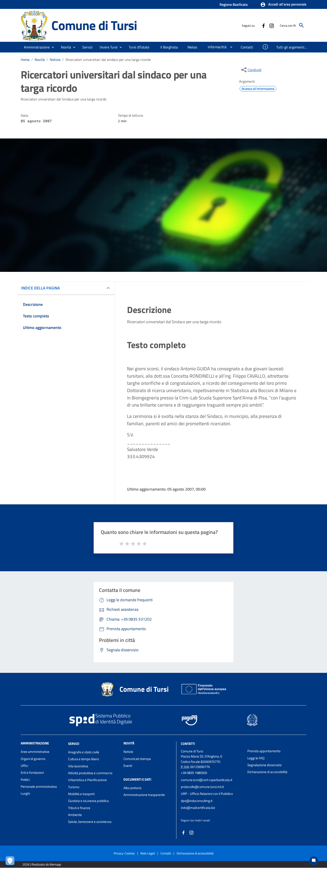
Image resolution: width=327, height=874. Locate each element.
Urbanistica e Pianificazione (87, 779)
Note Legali (147, 853)
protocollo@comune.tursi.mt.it (202, 786)
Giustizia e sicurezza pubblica (88, 800)
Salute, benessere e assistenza (89, 821)
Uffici (24, 765)
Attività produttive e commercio (90, 773)
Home (25, 59)
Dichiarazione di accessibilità (267, 771)
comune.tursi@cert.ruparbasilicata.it (206, 779)
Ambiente (75, 814)
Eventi (127, 765)
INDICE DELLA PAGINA (40, 288)
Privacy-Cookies (124, 853)
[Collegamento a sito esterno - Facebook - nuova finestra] (263, 25)
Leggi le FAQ (255, 758)
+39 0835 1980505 (194, 772)
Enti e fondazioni (32, 772)
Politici (25, 779)
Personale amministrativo (39, 786)
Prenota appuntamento (264, 751)
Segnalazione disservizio (264, 765)
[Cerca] (301, 25)
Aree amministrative (35, 751)
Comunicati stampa (137, 758)
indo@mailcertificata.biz (198, 807)
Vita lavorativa (78, 766)
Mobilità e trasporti (81, 793)
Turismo (73, 787)
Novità (40, 59)
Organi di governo (33, 758)
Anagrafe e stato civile (83, 752)
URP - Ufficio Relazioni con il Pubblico (207, 793)
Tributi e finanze (79, 807)
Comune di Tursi (94, 25)
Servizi (73, 743)
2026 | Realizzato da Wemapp (41, 864)
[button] (283, 4)
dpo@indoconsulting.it (196, 800)
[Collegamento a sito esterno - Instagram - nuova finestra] (271, 25)
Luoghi (25, 793)
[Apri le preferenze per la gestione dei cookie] (11, 861)
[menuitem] (139, 47)
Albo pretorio (132, 787)
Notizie (55, 59)
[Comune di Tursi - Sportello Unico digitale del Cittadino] (34, 25)
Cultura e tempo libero (83, 759)
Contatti (188, 743)
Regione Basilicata (234, 4)
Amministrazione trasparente (144, 794)
